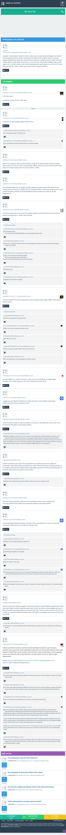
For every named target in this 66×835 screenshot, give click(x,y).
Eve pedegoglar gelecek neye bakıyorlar (23, 758)
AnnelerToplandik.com (59, 820)
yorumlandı (27, 130)
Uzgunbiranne (31, 760)
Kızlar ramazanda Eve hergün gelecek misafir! (25, 801)
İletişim (3, 820)
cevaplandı (29, 92)
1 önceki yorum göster (9, 225)
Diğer (10, 52)
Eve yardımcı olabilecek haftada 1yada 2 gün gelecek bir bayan (31, 787)
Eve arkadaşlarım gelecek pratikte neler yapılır (25, 772)
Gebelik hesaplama (19, 820)
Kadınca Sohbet (13, 3)
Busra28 (26, 789)
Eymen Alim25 (27, 804)
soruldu (29, 52)
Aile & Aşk (18, 760)
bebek (31, 820)
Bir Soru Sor (30, 11)
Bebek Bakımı (10, 820)
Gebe (27, 820)
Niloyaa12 (27, 775)
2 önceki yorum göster (9, 311)
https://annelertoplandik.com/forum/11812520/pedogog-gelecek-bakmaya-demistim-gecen (32, 725)
